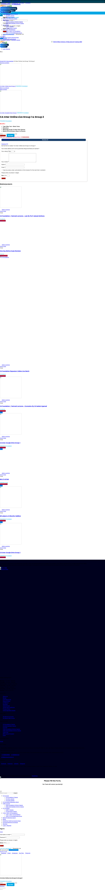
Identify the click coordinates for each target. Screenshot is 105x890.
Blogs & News (6, 786)
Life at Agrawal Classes (9, 795)
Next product (3, 89)
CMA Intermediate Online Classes (12, 816)
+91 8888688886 (6, 1)
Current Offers (6, 6)
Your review (5, 162)
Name (4, 164)
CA (4, 61)
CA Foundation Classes (9, 809)
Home (1, 61)
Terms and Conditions (9, 792)
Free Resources (7, 784)
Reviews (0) (45, 139)
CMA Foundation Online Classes (11, 814)
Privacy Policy (6, 794)
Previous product (4, 63)
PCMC (1, 826)
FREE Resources (5, 11)
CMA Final (5, 817)
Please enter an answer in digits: (10, 173)
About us (5, 781)
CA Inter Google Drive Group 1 (8, 113)
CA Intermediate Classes (9, 811)
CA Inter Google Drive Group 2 (10, 638)
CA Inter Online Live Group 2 (8, 86)
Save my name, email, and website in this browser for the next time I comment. (24, 170)
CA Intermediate (9, 61)
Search (15, 878)
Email (3, 167)
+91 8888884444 (16, 1)
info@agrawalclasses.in (7, 842)
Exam (4, 820)
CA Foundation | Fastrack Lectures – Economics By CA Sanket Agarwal (23, 406)
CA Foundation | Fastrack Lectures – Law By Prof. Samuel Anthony (22, 216)
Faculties (5, 789)
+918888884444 (15, 840)
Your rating (5, 151)
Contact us (5, 788)
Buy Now (10, 135)
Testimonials (6, 791)
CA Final (5, 812)
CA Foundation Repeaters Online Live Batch (14, 371)
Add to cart (3, 135)
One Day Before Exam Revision (10, 251)
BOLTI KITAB (4, 564)
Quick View (3, 211)
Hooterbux (35, 861)
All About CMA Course (9, 803)
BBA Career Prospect (8, 819)
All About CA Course (8, 802)
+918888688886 (5, 840)
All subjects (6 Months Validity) (10, 601)
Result (4, 783)
